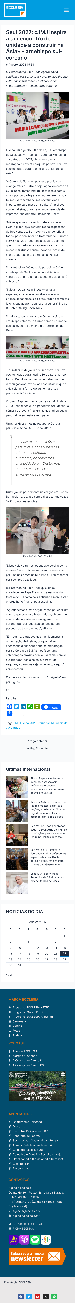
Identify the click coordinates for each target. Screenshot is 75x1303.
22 (64, 953)
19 (37, 953)
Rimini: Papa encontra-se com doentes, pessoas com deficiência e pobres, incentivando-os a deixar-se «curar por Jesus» (48, 785)
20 (46, 953)
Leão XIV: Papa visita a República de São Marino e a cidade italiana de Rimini (48, 877)
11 (28, 947)
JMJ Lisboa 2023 (25, 723)
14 (55, 947)
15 (64, 947)
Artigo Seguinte (37, 748)
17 (19, 953)
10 (19, 947)
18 (28, 953)
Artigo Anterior (37, 741)
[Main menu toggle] (66, 10)
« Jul (9, 974)
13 (46, 947)
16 (10, 953)
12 (37, 947)
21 (55, 953)
